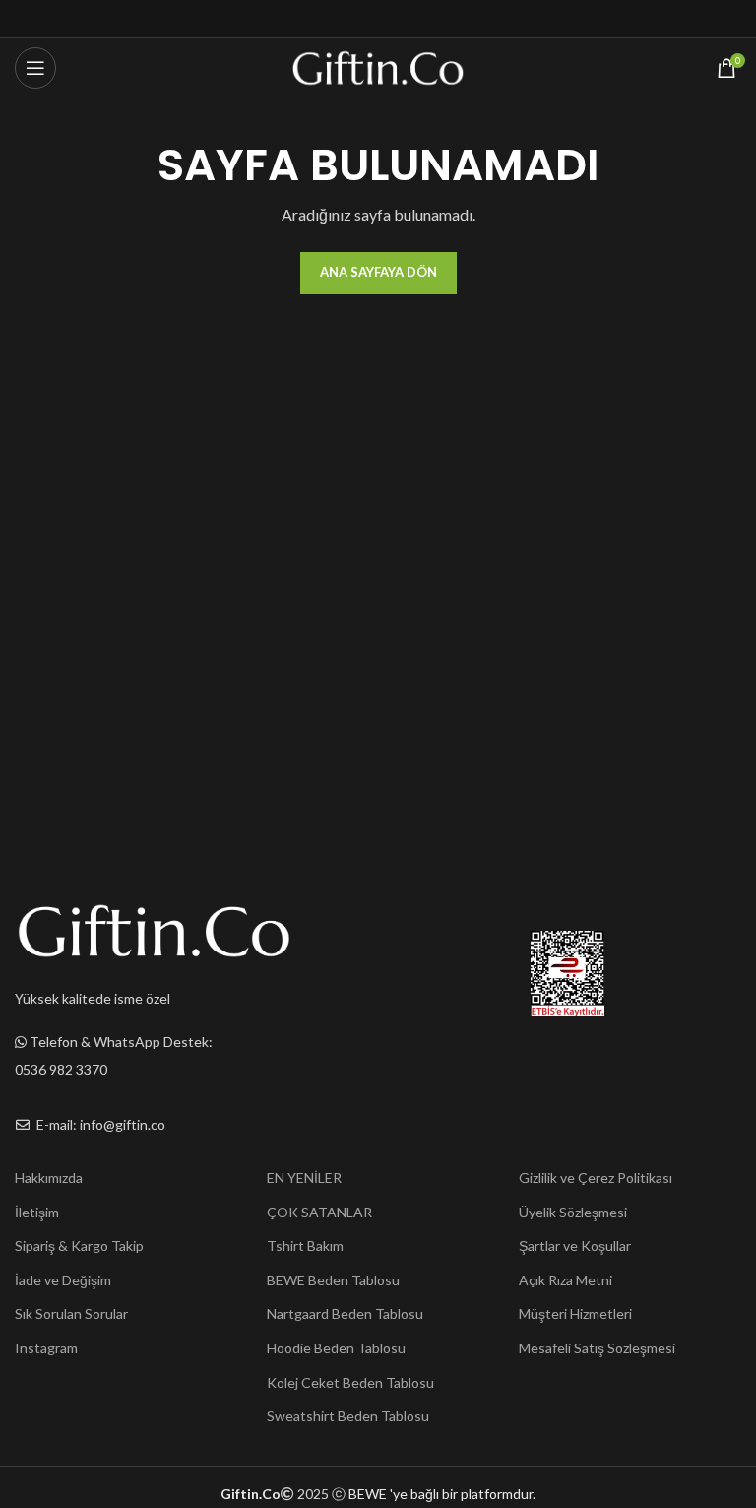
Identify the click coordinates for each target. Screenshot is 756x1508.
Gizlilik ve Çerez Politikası (595, 1177)
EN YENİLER (304, 1177)
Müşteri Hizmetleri (575, 1313)
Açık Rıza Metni (565, 1280)
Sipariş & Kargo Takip (79, 1245)
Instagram (46, 1348)
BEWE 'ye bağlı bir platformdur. (442, 1493)
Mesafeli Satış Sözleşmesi (597, 1348)
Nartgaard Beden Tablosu (345, 1313)
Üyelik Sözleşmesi (573, 1212)
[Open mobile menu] (35, 68)
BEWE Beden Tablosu (333, 1280)
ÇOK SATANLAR (319, 1212)
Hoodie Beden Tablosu (336, 1348)
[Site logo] (378, 66)
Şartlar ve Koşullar (575, 1245)
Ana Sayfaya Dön (378, 272)
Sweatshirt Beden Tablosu (348, 1416)
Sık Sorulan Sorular (71, 1313)
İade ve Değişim (63, 1280)
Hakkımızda (49, 1177)
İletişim (37, 1212)
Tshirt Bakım (305, 1245)
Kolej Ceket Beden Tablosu (350, 1382)
